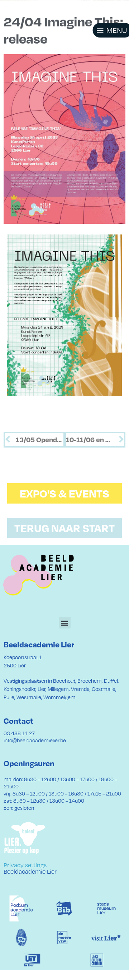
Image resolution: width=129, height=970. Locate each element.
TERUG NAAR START (64, 528)
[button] (104, 30)
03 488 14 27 (19, 733)
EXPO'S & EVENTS (64, 493)
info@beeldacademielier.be (35, 740)
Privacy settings (25, 864)
